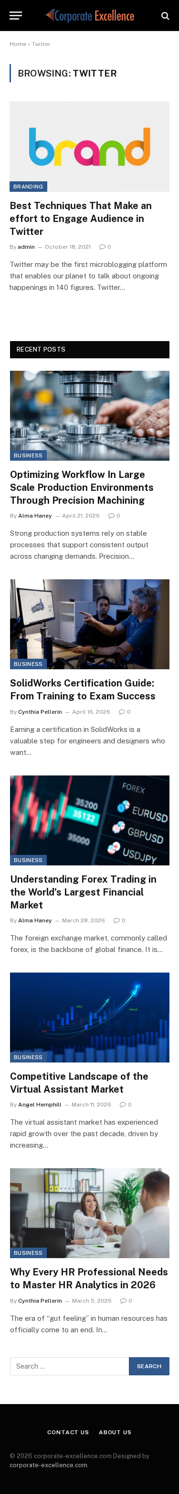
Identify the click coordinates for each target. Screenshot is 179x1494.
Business (28, 455)
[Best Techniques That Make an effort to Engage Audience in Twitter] (89, 146)
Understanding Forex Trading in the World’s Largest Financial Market (83, 892)
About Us (115, 1432)
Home (18, 44)
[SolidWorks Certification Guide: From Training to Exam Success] (89, 624)
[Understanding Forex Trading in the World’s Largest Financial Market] (89, 820)
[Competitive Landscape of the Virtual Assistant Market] (89, 1017)
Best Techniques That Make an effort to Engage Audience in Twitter (81, 218)
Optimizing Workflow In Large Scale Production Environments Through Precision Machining (82, 487)
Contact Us (68, 1432)
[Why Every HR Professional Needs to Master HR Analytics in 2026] (89, 1213)
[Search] (164, 15)
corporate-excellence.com (48, 1465)
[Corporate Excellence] (89, 15)
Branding (28, 186)
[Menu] (16, 15)
